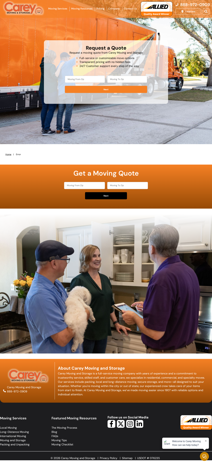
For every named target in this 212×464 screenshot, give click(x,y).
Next (106, 89)
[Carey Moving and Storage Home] (23, 8)
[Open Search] (206, 11)
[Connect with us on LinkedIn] (139, 427)
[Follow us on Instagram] (130, 427)
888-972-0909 (17, 391)
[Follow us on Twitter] (121, 427)
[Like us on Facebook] (111, 427)
